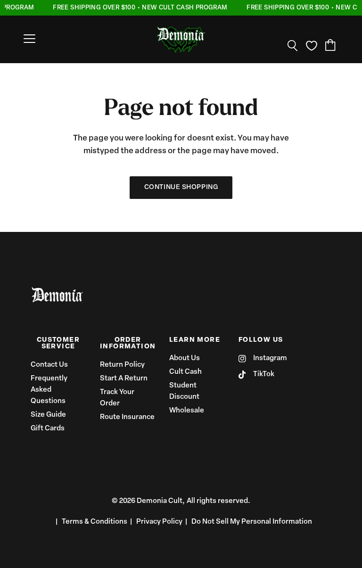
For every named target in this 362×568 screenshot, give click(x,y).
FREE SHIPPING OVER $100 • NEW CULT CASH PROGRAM (139, 8)
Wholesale (186, 410)
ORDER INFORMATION (127, 343)
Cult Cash (185, 372)
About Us (184, 358)
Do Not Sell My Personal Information (251, 522)
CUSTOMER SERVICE (58, 343)
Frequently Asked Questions (49, 390)
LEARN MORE (194, 340)
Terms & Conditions (94, 522)
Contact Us (49, 365)
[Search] (292, 45)
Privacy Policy (159, 522)
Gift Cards (48, 428)
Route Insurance (127, 417)
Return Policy (122, 365)
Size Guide (48, 415)
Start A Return (124, 378)
